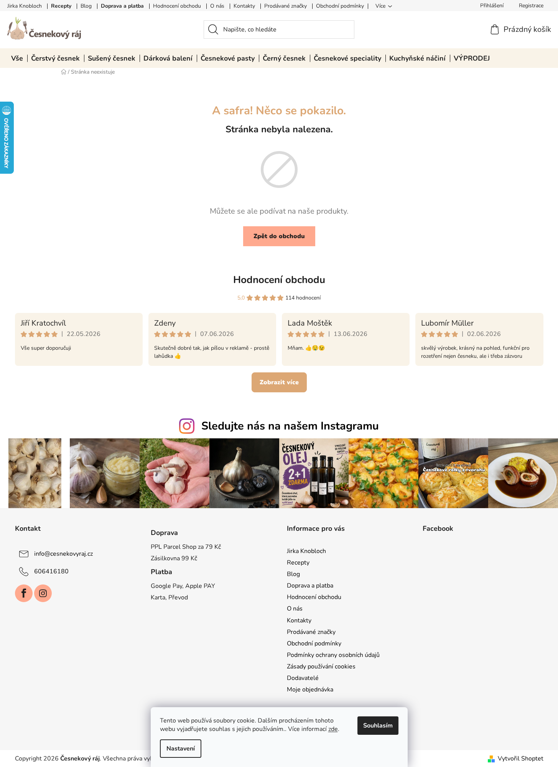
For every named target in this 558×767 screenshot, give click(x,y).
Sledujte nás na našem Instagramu (290, 425)
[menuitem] (17, 58)
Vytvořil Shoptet (520, 758)
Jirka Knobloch (24, 6)
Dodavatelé (303, 678)
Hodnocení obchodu (177, 6)
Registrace (531, 5)
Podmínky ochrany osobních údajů (333, 655)
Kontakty (244, 6)
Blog (86, 6)
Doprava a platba (122, 6)
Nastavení (180, 748)
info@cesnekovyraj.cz (63, 554)
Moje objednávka (310, 689)
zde (333, 729)
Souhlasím (378, 725)
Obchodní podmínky (340, 6)
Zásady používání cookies (321, 666)
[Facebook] (24, 593)
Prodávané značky (285, 6)
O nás (217, 6)
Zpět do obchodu (279, 236)
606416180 (51, 571)
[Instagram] (43, 593)
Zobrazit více (279, 382)
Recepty (61, 6)
